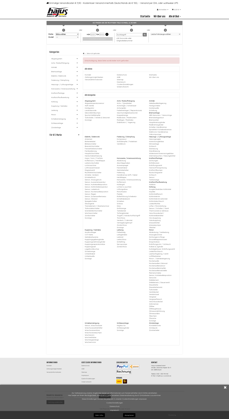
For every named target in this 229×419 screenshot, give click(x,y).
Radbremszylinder (156, 125)
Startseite (145, 16)
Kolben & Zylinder (156, 247)
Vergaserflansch (155, 299)
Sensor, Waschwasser (93, 325)
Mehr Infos (99, 415)
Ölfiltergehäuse (155, 309)
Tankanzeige (154, 180)
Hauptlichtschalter (92, 153)
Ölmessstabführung (157, 311)
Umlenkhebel (90, 254)
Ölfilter (151, 306)
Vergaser (152, 297)
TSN (98, 34)
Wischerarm (89, 335)
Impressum (114, 410)
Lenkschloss (121, 239)
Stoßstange (121, 208)
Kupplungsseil (90, 247)
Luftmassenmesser (92, 168)
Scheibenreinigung (58, 119)
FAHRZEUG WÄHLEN (98, 39)
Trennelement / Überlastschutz (97, 206)
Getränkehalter (123, 170)
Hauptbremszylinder (157, 122)
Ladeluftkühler (154, 204)
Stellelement (154, 280)
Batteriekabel (90, 141)
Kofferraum (121, 182)
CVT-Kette (89, 235)
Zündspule (153, 328)
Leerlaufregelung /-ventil (158, 254)
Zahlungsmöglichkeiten (94, 77)
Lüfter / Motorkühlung (157, 206)
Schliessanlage (57, 123)
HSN (89, 34)
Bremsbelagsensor (156, 117)
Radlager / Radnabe (125, 120)
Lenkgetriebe (122, 235)
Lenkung (54, 110)
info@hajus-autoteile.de (163, 376)
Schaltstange (90, 251)
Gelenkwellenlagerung (157, 103)
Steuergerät (89, 204)
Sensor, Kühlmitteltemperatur (96, 187)
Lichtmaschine (90, 165)
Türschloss (121, 218)
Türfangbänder (123, 213)
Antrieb (54, 67)
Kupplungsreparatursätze (95, 244)
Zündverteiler (154, 330)
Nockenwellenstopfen (157, 268)
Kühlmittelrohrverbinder (158, 199)
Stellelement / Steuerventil (159, 282)
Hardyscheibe (154, 106)
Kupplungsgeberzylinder (94, 239)
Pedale (119, 194)
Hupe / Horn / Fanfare (94, 158)
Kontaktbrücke (155, 325)
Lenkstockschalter (92, 163)
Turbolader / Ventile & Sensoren (97, 117)
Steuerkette (153, 285)
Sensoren (152, 278)
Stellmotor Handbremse (158, 132)
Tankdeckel (121, 211)
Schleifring (121, 242)
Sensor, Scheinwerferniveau (95, 196)
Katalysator (89, 108)
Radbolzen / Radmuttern (127, 117)
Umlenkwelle (90, 256)
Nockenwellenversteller (158, 270)
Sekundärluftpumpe (92, 113)
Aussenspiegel (122, 165)
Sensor (151, 177)
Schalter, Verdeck (92, 175)
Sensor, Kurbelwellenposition (96, 184)
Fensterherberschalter (93, 149)
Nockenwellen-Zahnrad (158, 263)
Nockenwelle (154, 261)
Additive (152, 184)
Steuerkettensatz (155, 287)
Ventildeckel (154, 292)
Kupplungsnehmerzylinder (95, 242)
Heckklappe (121, 177)
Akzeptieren (129, 415)
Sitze (119, 206)
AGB (118, 77)
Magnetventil (90, 170)
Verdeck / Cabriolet (124, 220)
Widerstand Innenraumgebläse (161, 153)
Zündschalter (90, 215)
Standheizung (154, 151)
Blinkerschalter (90, 144)
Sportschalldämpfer (92, 115)
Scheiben (120, 201)
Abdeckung (121, 160)
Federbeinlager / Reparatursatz (129, 110)
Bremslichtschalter (92, 146)
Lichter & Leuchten (124, 187)
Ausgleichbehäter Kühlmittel (160, 189)
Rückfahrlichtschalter (93, 172)
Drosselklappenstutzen (158, 239)
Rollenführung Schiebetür (127, 196)
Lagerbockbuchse (92, 249)
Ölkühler (152, 227)
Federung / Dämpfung (60, 80)
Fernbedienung (91, 151)
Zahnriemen (154, 304)
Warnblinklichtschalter (93, 211)
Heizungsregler (155, 139)
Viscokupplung (155, 218)
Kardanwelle (154, 108)
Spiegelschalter (91, 201)
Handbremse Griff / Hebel (127, 175)
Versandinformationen (93, 79)
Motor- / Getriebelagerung (159, 258)
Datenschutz (115, 406)
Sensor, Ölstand (91, 199)
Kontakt (88, 75)
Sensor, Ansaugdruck (93, 180)
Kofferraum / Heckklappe (95, 160)
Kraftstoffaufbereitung (60, 97)
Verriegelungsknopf (124, 223)
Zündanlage (56, 127)
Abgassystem (56, 59)
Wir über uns (159, 16)
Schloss (120, 204)
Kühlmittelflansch (156, 194)
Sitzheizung (153, 149)
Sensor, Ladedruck (92, 189)
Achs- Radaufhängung (60, 63)
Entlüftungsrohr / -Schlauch (160, 244)
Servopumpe (122, 244)
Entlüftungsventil (155, 165)
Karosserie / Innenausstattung (129, 180)
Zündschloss (122, 225)
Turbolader (153, 290)
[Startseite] (83, 53)
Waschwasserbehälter (93, 328)
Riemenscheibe (155, 273)
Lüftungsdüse (122, 189)
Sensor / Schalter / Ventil (159, 208)
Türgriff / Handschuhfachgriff (128, 215)
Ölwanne (152, 318)
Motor (53, 115)
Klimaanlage (154, 144)
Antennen (88, 139)
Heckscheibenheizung (93, 156)
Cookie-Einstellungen (114, 403)
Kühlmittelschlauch (156, 201)
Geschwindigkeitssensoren (127, 113)
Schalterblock (90, 177)
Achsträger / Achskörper (126, 106)
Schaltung (153, 110)
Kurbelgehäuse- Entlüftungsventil (162, 249)
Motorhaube (122, 192)
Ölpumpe (152, 316)
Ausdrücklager (90, 232)
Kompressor (122, 139)
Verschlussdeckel (156, 301)
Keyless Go (121, 325)
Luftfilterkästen (155, 256)
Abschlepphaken (123, 163)
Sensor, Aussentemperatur (95, 182)
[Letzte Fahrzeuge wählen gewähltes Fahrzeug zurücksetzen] (166, 34)
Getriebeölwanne (91, 237)
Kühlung (54, 102)
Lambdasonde (90, 110)
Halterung (121, 172)
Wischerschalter (91, 213)
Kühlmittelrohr (154, 196)
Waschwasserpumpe (93, 333)
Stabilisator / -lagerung (126, 122)
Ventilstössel (154, 294)
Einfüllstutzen (154, 163)
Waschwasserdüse (92, 330)
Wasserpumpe (155, 225)
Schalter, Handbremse (158, 127)
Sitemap (120, 79)
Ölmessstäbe (154, 313)
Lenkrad (120, 237)
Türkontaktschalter (92, 208)
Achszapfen (121, 108)
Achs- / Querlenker (124, 103)
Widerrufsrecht (123, 87)
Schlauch (152, 146)
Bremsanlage (56, 71)
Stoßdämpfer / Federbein (127, 141)
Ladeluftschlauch (156, 251)
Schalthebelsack (123, 199)
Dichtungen (153, 160)
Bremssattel (154, 120)
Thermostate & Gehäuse (158, 211)
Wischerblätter (90, 337)
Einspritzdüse (154, 242)
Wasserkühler (154, 223)
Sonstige (88, 120)
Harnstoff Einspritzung (158, 168)
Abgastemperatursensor (94, 103)
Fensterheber (122, 168)
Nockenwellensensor (157, 266)
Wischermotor (90, 342)
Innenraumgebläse (156, 141)
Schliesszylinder (123, 328)
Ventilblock (121, 144)
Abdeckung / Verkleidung (159, 232)
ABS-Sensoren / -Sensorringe (160, 115)
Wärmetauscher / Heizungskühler (162, 156)
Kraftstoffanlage (57, 93)
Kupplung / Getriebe (59, 106)
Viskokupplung (155, 220)
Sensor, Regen (90, 194)
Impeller (152, 192)
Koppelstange (122, 115)
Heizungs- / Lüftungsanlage (62, 84)
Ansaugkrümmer (155, 235)
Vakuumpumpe (155, 134)
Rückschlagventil (155, 172)
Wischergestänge (92, 340)
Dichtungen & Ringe (157, 237)
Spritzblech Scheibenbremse (160, 129)
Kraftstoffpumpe (155, 170)
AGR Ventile (89, 106)
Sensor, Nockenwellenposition (96, 192)
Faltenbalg (121, 232)
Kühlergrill (121, 184)
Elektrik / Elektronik (58, 76)
